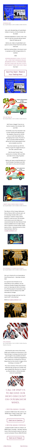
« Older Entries (7, 446)
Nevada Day (7, 23)
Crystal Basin (8, 24)
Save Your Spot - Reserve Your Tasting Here (15, 73)
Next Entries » (24, 446)
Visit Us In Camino (15, 420)
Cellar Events (23, 24)
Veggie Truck (7, 117)
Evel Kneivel (7, 342)
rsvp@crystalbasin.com (10, 230)
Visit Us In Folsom (15, 438)
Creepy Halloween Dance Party (13, 204)
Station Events (7, 345)
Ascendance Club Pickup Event (13, 268)
